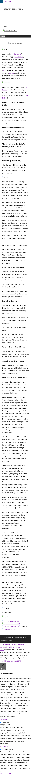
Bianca (11, 73)
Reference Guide (11, 644)
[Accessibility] (1, 1)
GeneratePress (6, 640)
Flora (4, 70)
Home (2, 644)
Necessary (6, 722)
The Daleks (19, 57)
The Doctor (17, 54)
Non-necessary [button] (5, 746)
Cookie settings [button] (7, 661)
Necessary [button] (4, 719)
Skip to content (5, 1)
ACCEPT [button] (18, 661)
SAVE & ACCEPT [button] (6, 773)
